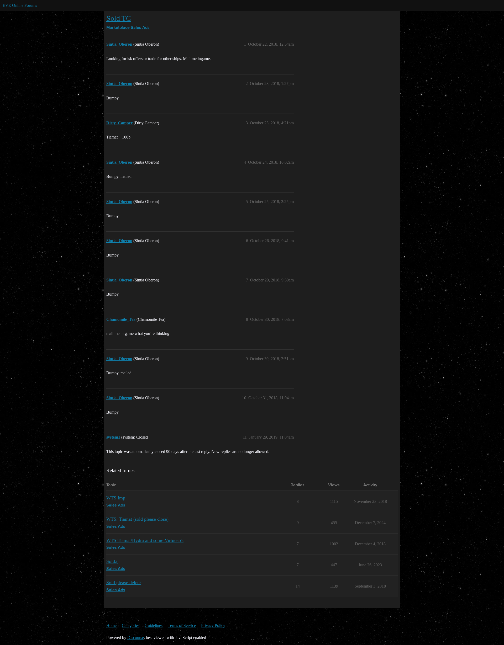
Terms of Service (182, 625)
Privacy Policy (213, 625)
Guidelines (153, 625)
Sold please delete (123, 582)
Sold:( (112, 561)
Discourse (135, 637)
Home (111, 625)
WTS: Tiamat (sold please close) (137, 519)
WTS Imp (115, 497)
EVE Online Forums (20, 5)
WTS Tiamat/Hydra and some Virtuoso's (144, 540)
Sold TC (118, 18)
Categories (130, 625)
